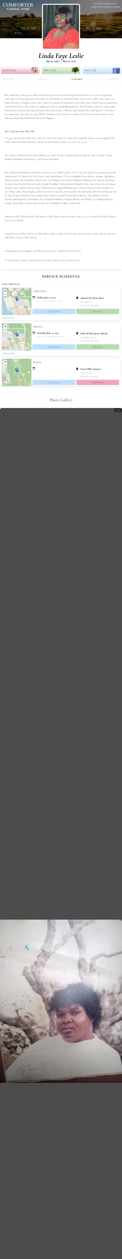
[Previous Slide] (5, 1001)
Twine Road (86, 373)
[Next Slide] (117, 1001)
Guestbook (112, 79)
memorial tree (35, 260)
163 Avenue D (86, 302)
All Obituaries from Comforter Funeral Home (105, 5)
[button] (16, 298)
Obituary (8, 79)
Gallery (77, 79)
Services (43, 79)
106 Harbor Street (88, 337)
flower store (73, 260)
